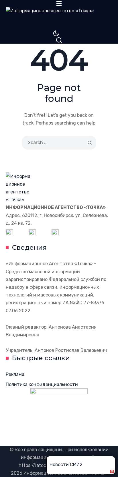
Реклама (15, 374)
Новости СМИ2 (66, 464)
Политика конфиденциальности (42, 384)
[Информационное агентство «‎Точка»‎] (59, 18)
